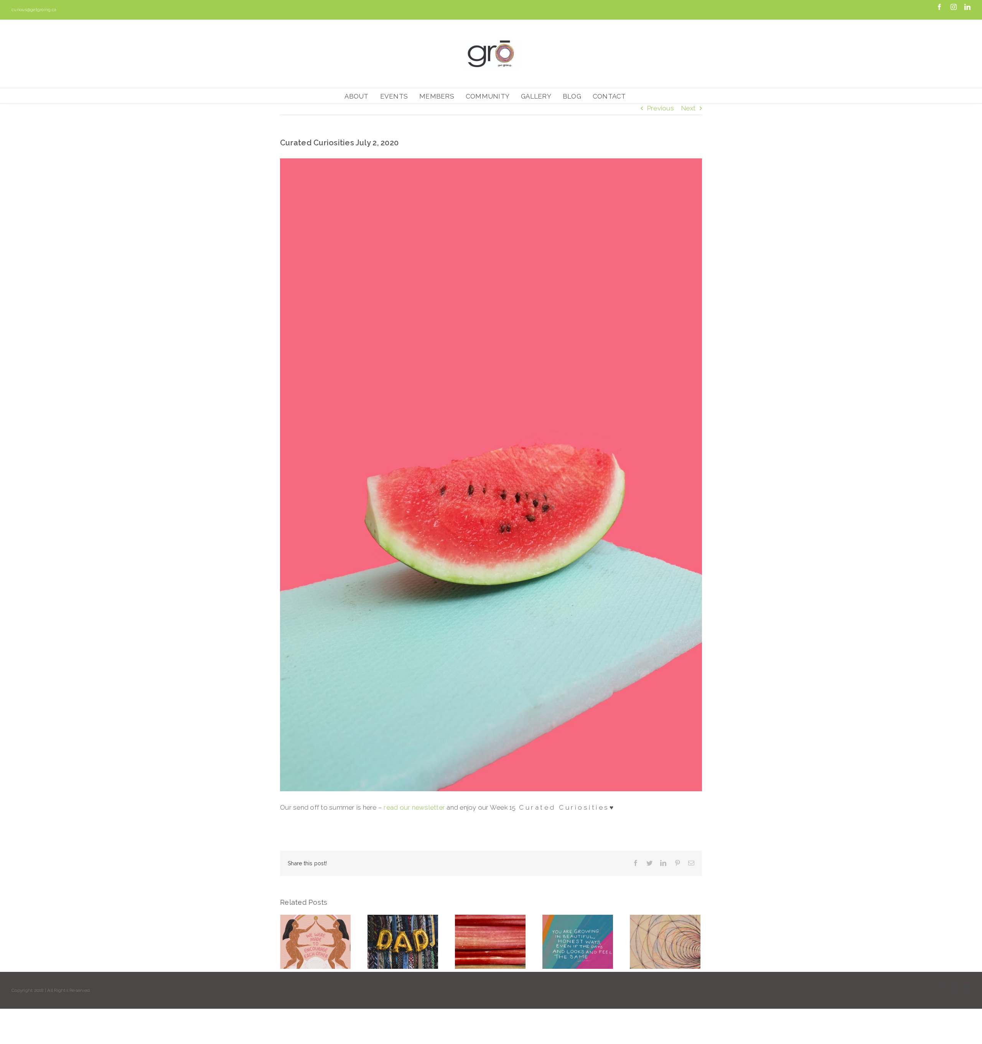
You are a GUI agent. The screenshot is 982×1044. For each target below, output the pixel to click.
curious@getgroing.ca (34, 9)
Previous (660, 108)
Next (688, 108)
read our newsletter (414, 807)
